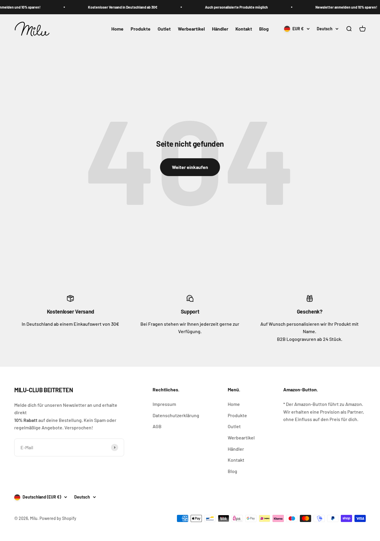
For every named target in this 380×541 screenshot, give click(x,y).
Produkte (141, 29)
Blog (264, 29)
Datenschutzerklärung (176, 415)
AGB (157, 426)
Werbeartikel (191, 29)
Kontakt (243, 29)
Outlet (164, 29)
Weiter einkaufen (190, 167)
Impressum (164, 404)
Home (117, 29)
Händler (220, 29)
